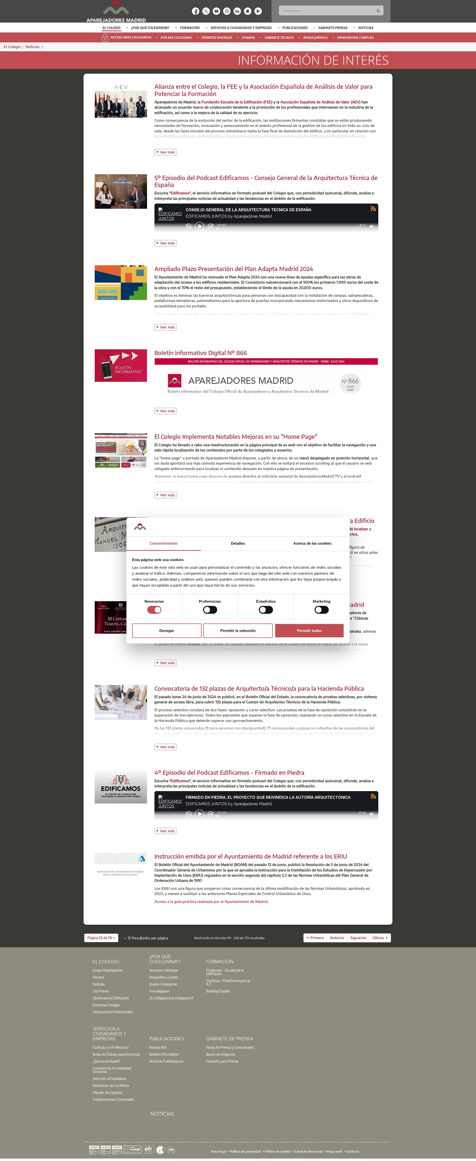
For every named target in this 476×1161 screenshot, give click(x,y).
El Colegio (111, 28)
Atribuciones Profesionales (113, 1012)
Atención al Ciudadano (109, 1078)
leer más (168, 151)
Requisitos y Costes (163, 977)
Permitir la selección (238, 630)
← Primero (315, 937)
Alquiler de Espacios (107, 1092)
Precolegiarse (159, 991)
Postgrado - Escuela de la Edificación (225, 972)
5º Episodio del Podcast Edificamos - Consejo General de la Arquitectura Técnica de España (266, 181)
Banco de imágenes (220, 1054)
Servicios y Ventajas (163, 970)
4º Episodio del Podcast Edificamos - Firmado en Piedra (229, 772)
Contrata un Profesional (110, 1047)
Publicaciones (295, 28)
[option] (111, 28)
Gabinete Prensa (333, 28)
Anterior (337, 937)
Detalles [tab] (238, 543)
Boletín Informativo (163, 1054)
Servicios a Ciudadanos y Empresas (241, 28)
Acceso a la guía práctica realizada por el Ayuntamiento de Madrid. (211, 901)
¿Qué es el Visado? (106, 1061)
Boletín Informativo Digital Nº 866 (200, 352)
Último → (380, 937)
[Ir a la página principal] (116, 11)
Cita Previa (101, 991)
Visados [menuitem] (248, 37)
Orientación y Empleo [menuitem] (355, 37)
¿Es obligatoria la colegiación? (171, 998)
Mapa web (334, 1151)
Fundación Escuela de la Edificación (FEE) (237, 102)
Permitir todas (309, 630)
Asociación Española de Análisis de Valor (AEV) (320, 102)
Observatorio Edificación (111, 998)
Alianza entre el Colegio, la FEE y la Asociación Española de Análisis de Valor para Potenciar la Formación (263, 90)
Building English (218, 991)
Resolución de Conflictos (111, 1085)
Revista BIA (158, 1047)
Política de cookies (278, 1151)
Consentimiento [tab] (164, 543)
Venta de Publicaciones (166, 1061)
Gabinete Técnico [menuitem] (279, 37)
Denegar (166, 630)
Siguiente (358, 937)
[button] (101, 938)
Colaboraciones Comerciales (113, 1099)
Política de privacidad (245, 1151)
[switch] (210, 610)
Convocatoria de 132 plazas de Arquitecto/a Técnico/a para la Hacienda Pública (259, 688)
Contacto (352, 1151)
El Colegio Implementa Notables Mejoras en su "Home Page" (235, 436)
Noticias (365, 28)
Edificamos (180, 193)
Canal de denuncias (309, 1151)
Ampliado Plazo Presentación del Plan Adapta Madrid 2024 (233, 268)
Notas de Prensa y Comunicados (230, 1047)
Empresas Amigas (106, 1005)
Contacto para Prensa (222, 1061)
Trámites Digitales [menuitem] (217, 37)
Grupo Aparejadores (108, 970)
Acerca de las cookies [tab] (312, 543)
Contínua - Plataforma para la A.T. (228, 982)
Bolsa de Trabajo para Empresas (116, 1054)
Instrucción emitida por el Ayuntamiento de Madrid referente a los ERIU (250, 856)
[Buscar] (378, 11)
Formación (190, 28)
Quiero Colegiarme (163, 984)
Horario (98, 977)
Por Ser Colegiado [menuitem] (176, 37)
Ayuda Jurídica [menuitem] (315, 37)
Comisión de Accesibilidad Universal (112, 1070)
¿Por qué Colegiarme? (150, 28)
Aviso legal (218, 1151)
